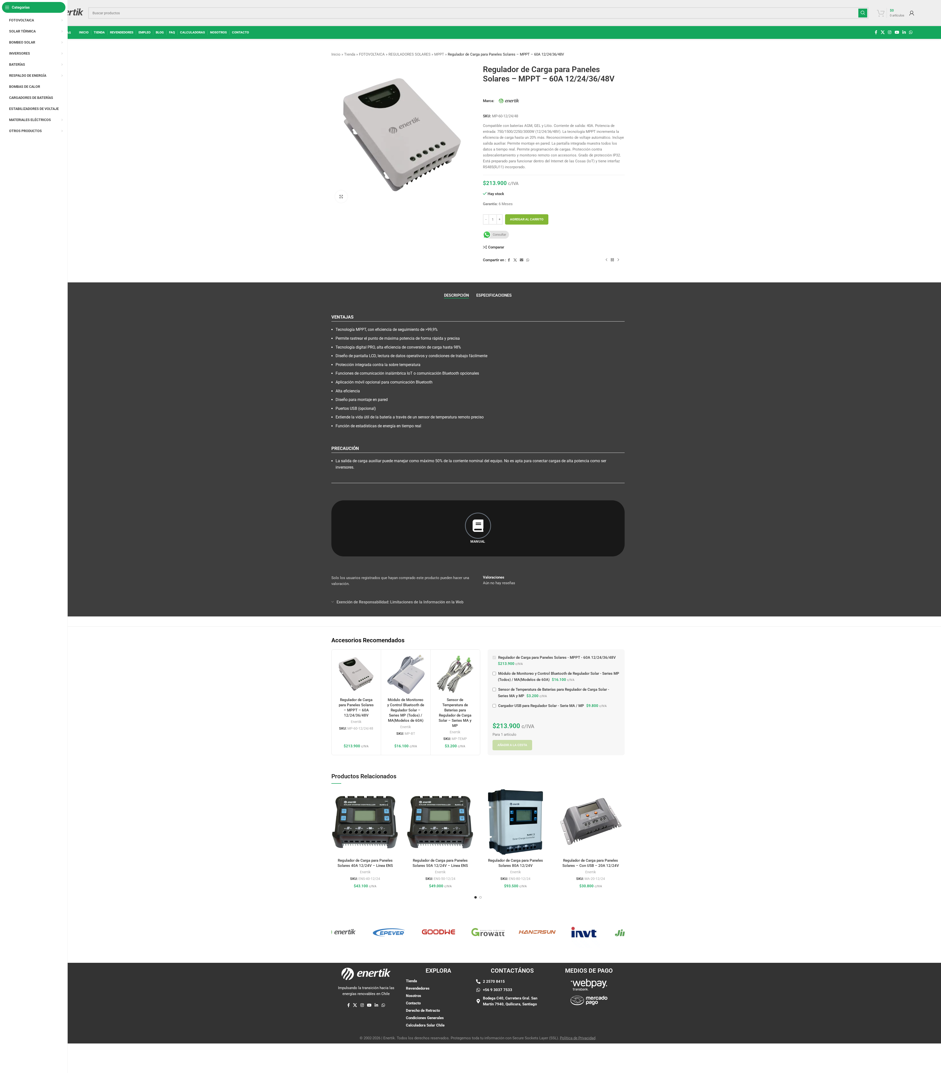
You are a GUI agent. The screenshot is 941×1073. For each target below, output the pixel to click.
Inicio (335, 54)
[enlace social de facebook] (876, 32)
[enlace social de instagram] (889, 32)
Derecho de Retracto (423, 1010)
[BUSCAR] (862, 13)
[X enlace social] (882, 32)
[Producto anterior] (606, 260)
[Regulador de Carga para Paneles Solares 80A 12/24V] (516, 822)
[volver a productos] (612, 260)
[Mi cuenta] (912, 13)
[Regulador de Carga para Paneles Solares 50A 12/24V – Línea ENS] (440, 822)
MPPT (439, 54)
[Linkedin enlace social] (904, 32)
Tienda (349, 54)
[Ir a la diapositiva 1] (475, 897)
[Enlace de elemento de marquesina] (355, 932)
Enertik (356, 722)
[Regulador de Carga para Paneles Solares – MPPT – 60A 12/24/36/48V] (356, 674)
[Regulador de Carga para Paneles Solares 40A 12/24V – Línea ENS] (365, 822)
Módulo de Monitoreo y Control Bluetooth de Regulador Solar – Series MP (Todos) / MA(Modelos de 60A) (405, 710)
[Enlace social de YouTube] (897, 32)
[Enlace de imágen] (589, 984)
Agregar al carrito (526, 219)
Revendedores (418, 988)
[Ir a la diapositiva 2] (480, 897)
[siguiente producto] (618, 260)
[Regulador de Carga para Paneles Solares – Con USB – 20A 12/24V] (591, 822)
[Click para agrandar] (341, 196)
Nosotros (413, 996)
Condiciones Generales (425, 1018)
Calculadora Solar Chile (425, 1025)
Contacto (413, 1003)
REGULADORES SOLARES (409, 54)
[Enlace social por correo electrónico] (521, 260)
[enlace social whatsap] (911, 32)
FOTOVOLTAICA (372, 54)
